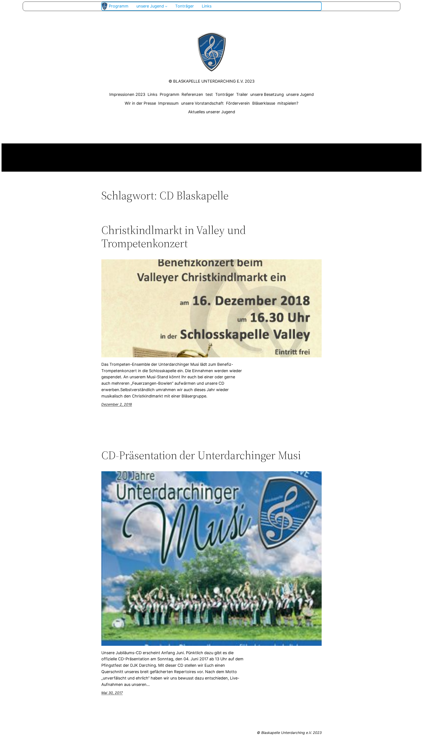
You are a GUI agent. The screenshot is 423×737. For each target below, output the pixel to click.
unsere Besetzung (267, 94)
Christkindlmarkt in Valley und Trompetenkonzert (173, 236)
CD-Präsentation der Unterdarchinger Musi (201, 455)
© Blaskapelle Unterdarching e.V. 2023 (211, 81)
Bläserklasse (263, 103)
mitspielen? (287, 103)
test (209, 94)
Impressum (168, 103)
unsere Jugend (300, 94)
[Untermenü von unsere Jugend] (166, 6)
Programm (169, 94)
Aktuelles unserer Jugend (211, 112)
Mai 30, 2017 (112, 693)
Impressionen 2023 (127, 94)
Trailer (242, 94)
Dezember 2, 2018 (116, 404)
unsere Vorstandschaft (202, 103)
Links (152, 94)
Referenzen (192, 94)
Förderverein (238, 103)
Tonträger (224, 94)
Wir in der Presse (140, 103)
